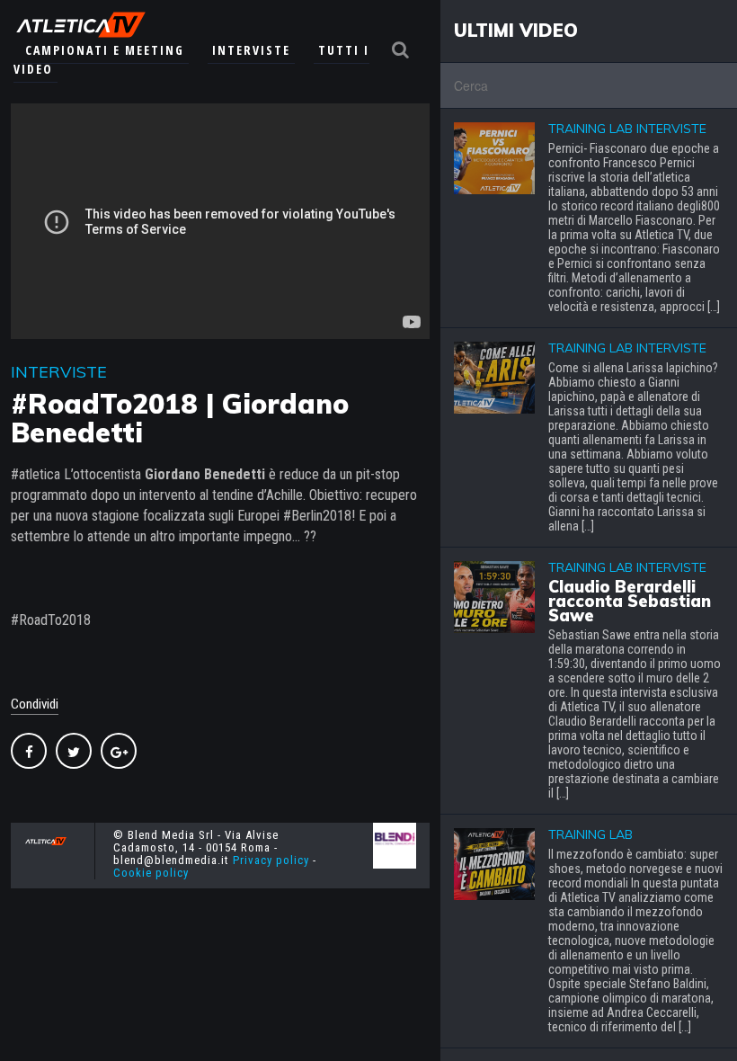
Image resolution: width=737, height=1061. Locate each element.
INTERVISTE (251, 49)
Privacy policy (271, 860)
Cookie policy (151, 872)
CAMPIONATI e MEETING (104, 49)
